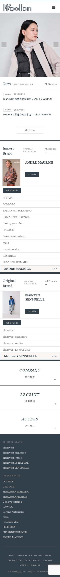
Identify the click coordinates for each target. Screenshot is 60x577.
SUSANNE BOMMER (15, 532)
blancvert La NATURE (15, 462)
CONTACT (35, 565)
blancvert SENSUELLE (16, 467)
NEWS (11, 555)
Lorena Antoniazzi (13, 511)
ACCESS (36, 560)
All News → (51, 84)
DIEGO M (8, 486)
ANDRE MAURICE (13, 537)
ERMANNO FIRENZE (15, 496)
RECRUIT (24, 565)
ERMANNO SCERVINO (16, 491)
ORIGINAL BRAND (43, 555)
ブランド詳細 (32, 174)
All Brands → (50, 150)
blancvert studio (12, 457)
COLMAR (8, 481)
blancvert (8, 447)
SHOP (27, 560)
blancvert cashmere (14, 452)
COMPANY (47, 560)
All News (30, 130)
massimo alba (11, 522)
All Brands (12, 190)
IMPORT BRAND (24, 555)
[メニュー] (54, 7)
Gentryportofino (12, 501)
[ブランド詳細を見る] (11, 172)
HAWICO (8, 506)
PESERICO (9, 527)
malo (6, 517)
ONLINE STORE (15, 560)
